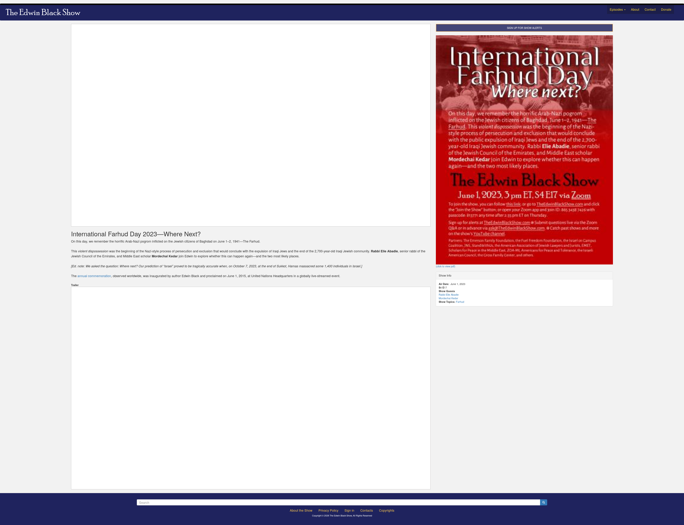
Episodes (617, 9)
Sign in (349, 510)
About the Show (301, 510)
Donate (666, 9)
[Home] (44, 12)
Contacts (366, 510)
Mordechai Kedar (448, 298)
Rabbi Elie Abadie (449, 294)
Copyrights (386, 510)
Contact (650, 9)
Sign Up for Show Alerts (524, 28)
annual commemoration (94, 275)
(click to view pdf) (445, 266)
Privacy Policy (328, 510)
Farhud (460, 301)
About (635, 9)
